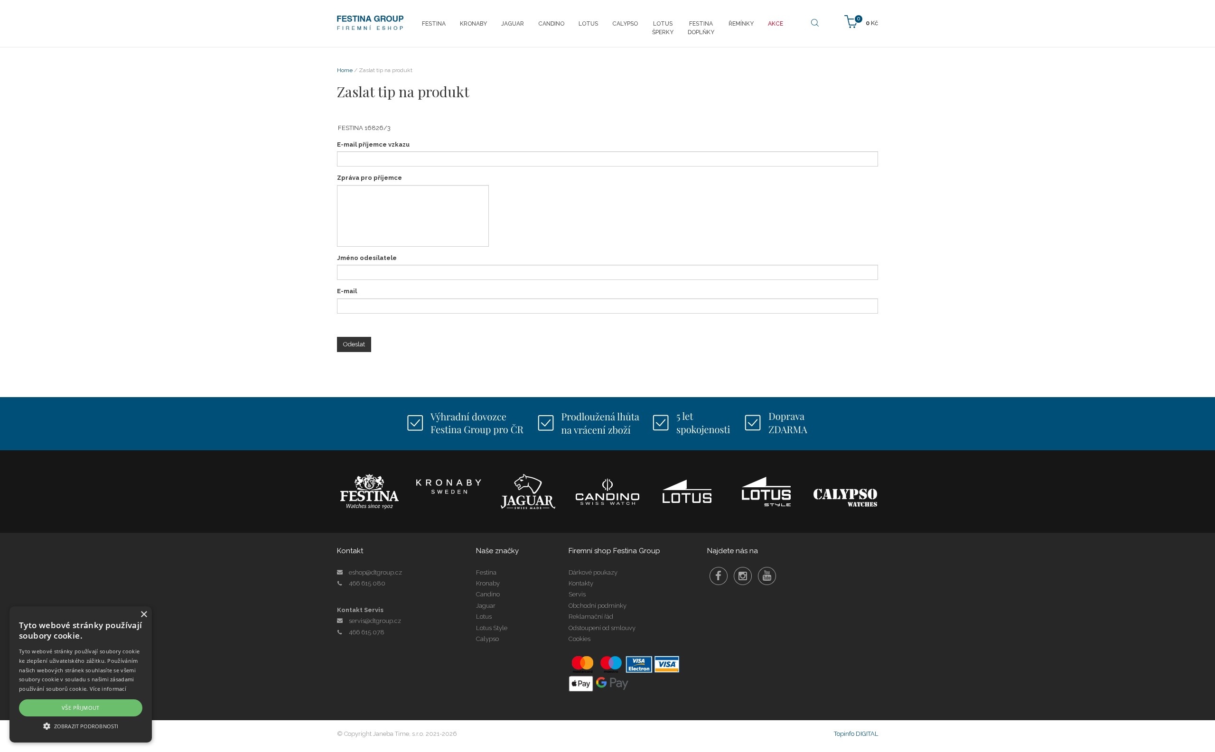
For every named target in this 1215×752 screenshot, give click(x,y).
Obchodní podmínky (597, 605)
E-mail (347, 291)
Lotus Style (491, 627)
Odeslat (354, 344)
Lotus (484, 616)
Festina (486, 572)
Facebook (719, 576)
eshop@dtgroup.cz (375, 572)
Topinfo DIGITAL (856, 733)
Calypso (487, 638)
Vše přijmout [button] (81, 707)
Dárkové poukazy (593, 572)
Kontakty (581, 583)
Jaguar (485, 605)
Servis (577, 594)
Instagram (743, 576)
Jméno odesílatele (367, 257)
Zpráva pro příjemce (369, 177)
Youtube (767, 576)
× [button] (143, 614)
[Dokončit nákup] (861, 21)
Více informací (108, 688)
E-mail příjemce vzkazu (373, 144)
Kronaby (488, 583)
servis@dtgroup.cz (375, 620)
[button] (80, 725)
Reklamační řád (591, 616)
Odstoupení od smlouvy (602, 627)
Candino (488, 594)
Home (345, 70)
